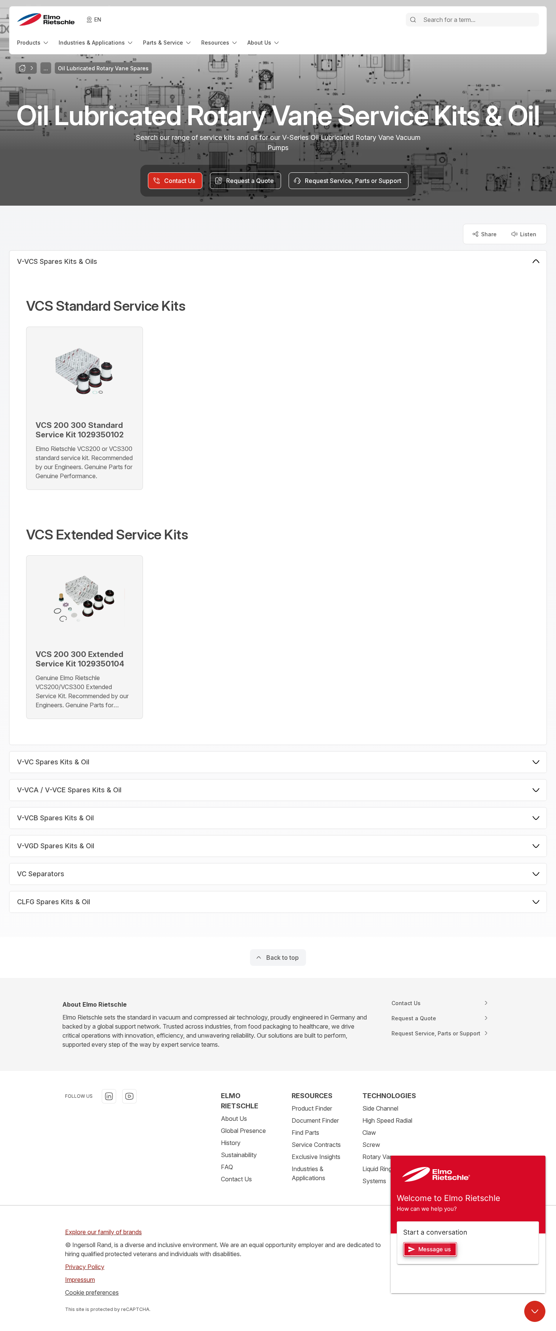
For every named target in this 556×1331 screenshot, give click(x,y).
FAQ (227, 1167)
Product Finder (312, 1108)
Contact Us (236, 1179)
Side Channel (380, 1108)
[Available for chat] (534, 1311)
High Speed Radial (387, 1120)
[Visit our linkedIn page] (109, 1096)
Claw (369, 1132)
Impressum (80, 1279)
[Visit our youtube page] (129, 1096)
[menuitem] (33, 42)
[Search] (413, 19)
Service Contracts (316, 1144)
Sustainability (239, 1155)
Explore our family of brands (103, 1232)
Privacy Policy (84, 1267)
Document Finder (315, 1120)
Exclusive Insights (316, 1157)
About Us (234, 1118)
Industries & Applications (308, 1173)
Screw (371, 1144)
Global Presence (243, 1130)
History (231, 1143)
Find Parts (305, 1132)
